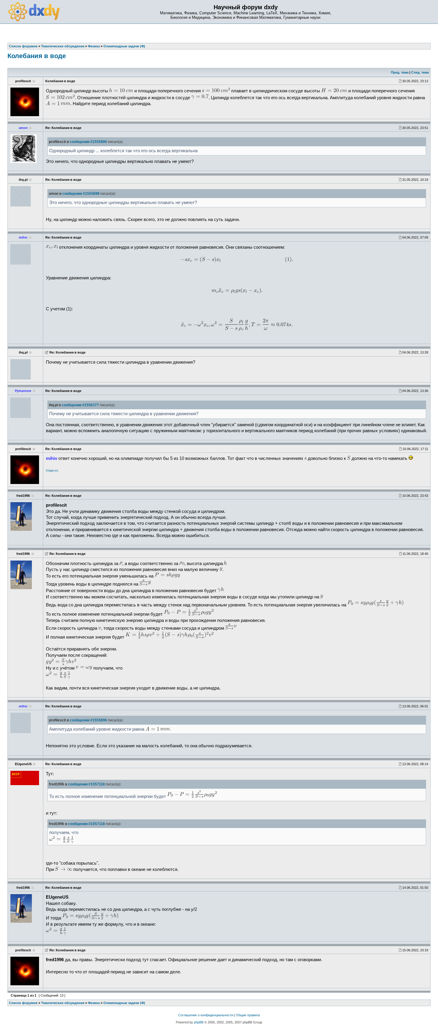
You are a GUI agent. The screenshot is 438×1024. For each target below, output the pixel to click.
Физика (94, 1003)
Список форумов (23, 1003)
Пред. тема (400, 72)
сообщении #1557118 (86, 784)
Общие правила (248, 1015)
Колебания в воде (36, 56)
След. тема (420, 72)
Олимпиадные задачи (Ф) (124, 1003)
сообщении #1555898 (81, 194)
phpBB (199, 1022)
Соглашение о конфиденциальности (205, 1015)
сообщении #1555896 (88, 142)
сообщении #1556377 (80, 405)
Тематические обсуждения (62, 1003)
